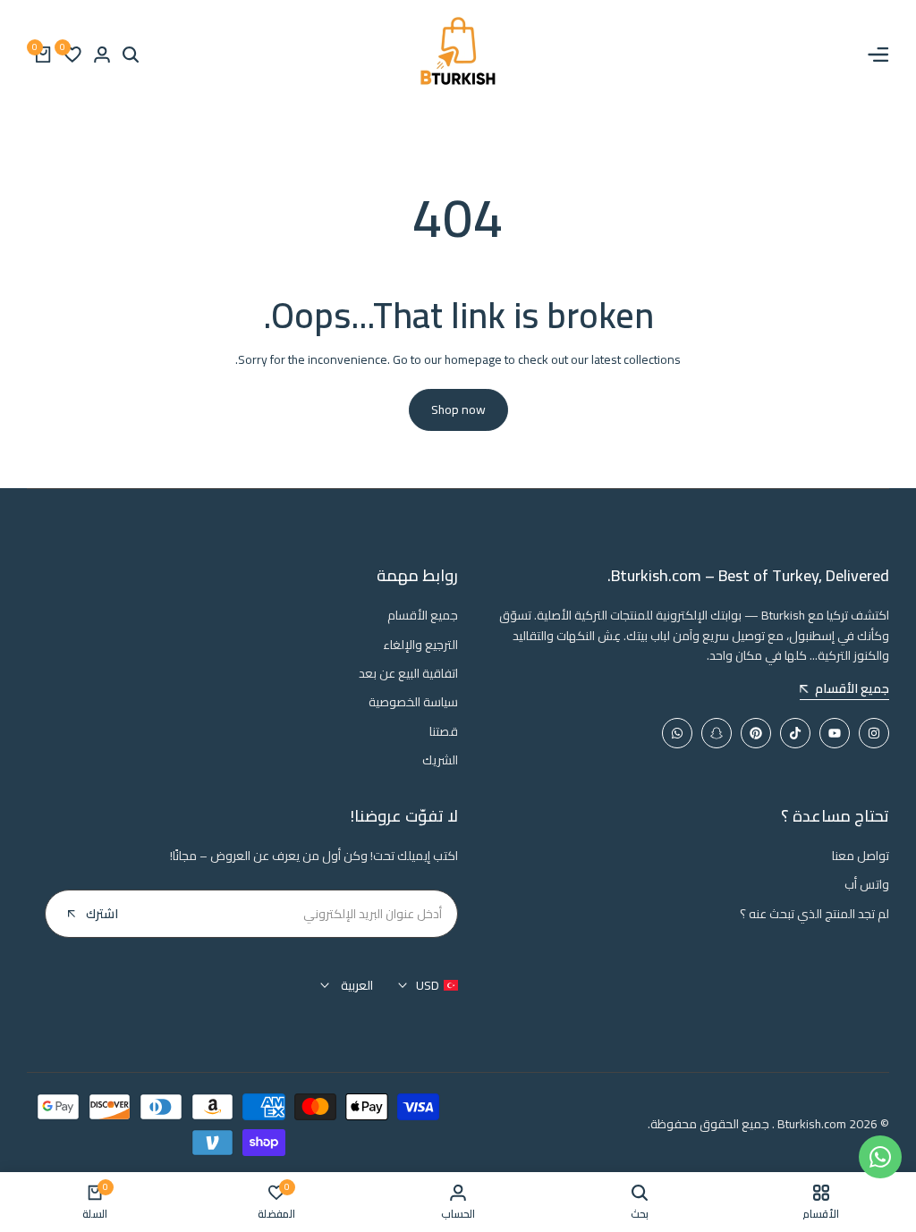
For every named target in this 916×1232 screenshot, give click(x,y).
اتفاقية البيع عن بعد (408, 673)
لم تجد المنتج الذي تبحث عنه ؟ (814, 913)
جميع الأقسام (422, 615)
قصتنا (443, 731)
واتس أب (866, 884)
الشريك (440, 760)
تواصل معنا (860, 855)
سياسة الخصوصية (413, 701)
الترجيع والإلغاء (420, 644)
